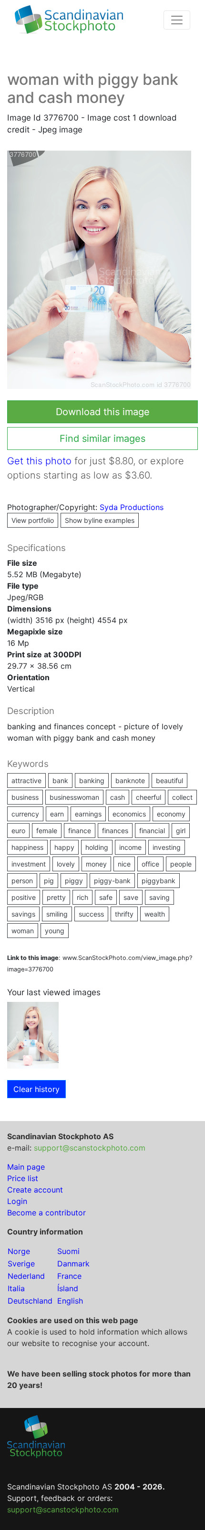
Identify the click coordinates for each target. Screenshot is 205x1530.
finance (79, 830)
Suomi (68, 1251)
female (46, 830)
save (130, 897)
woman (22, 931)
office (150, 864)
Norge (19, 1251)
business (25, 797)
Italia (16, 1288)
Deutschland (30, 1301)
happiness (27, 847)
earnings (88, 814)
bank (60, 780)
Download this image (103, 412)
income (130, 847)
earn (57, 814)
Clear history (36, 1089)
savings (23, 914)
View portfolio (32, 520)
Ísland (67, 1288)
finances (115, 830)
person (22, 881)
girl (180, 830)
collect (182, 797)
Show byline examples (99, 520)
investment (28, 864)
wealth (154, 914)
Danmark (73, 1263)
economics (129, 814)
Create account (35, 1189)
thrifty (124, 914)
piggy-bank (112, 881)
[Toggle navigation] (177, 20)
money (96, 864)
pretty (56, 897)
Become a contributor (46, 1212)
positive (23, 897)
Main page (26, 1167)
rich (82, 897)
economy (171, 814)
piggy (74, 881)
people (181, 864)
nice (124, 864)
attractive (26, 780)
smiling (57, 914)
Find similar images (102, 438)
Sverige (21, 1263)
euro (18, 830)
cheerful (148, 797)
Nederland (26, 1276)
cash (117, 797)
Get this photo (39, 461)
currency (25, 814)
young (54, 931)
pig (49, 881)
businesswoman (74, 797)
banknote (130, 780)
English (70, 1301)
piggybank (158, 881)
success (91, 914)
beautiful (169, 780)
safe (106, 897)
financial (152, 830)
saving (159, 897)
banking (91, 780)
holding (96, 847)
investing (167, 847)
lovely (66, 864)
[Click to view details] (33, 1034)
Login (17, 1201)
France (69, 1276)
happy (64, 847)
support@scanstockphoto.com (89, 1148)
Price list (22, 1178)
